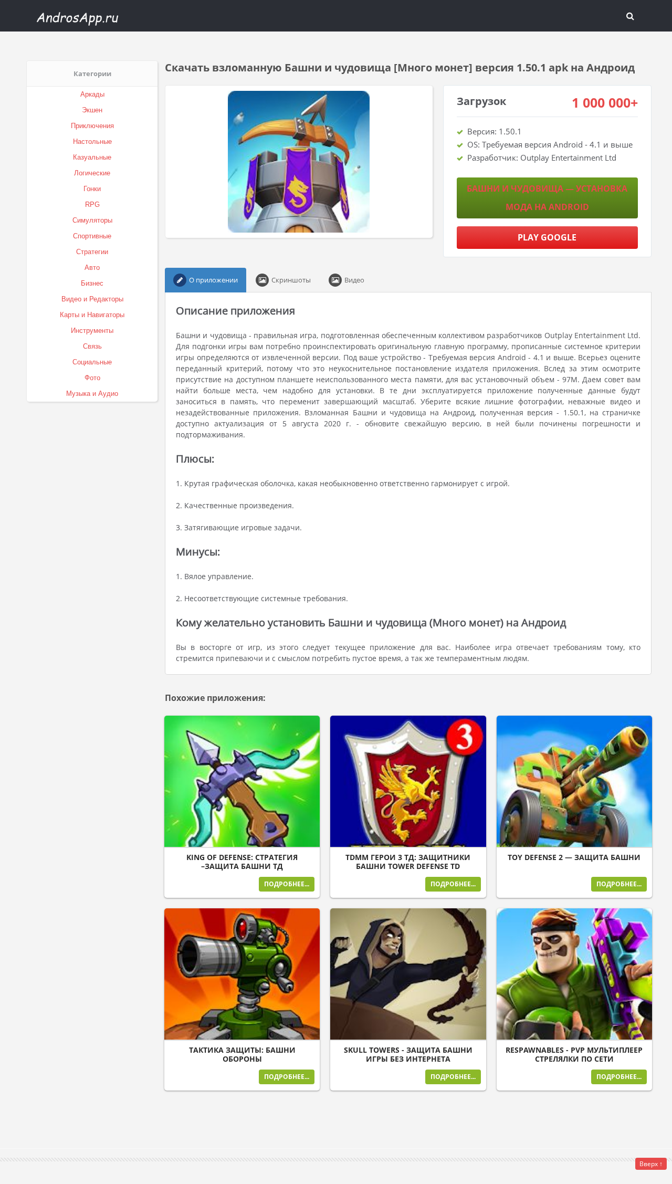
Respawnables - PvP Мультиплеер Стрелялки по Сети (574, 1054)
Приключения (92, 126)
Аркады (92, 94)
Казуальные (92, 157)
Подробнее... (286, 883)
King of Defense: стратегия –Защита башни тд (242, 862)
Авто (92, 267)
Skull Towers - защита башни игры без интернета (408, 1054)
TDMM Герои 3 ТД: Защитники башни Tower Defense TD (407, 862)
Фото (92, 378)
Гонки (92, 189)
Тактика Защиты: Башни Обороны (242, 1054)
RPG (92, 204)
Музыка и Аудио (92, 393)
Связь (92, 346)
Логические (92, 173)
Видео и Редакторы (92, 299)
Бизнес (92, 283)
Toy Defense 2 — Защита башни (574, 857)
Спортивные (92, 236)
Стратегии (92, 252)
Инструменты (92, 330)
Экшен (92, 110)
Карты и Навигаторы (92, 315)
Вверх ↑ (651, 1163)
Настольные (92, 141)
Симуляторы (92, 220)
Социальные (92, 362)
